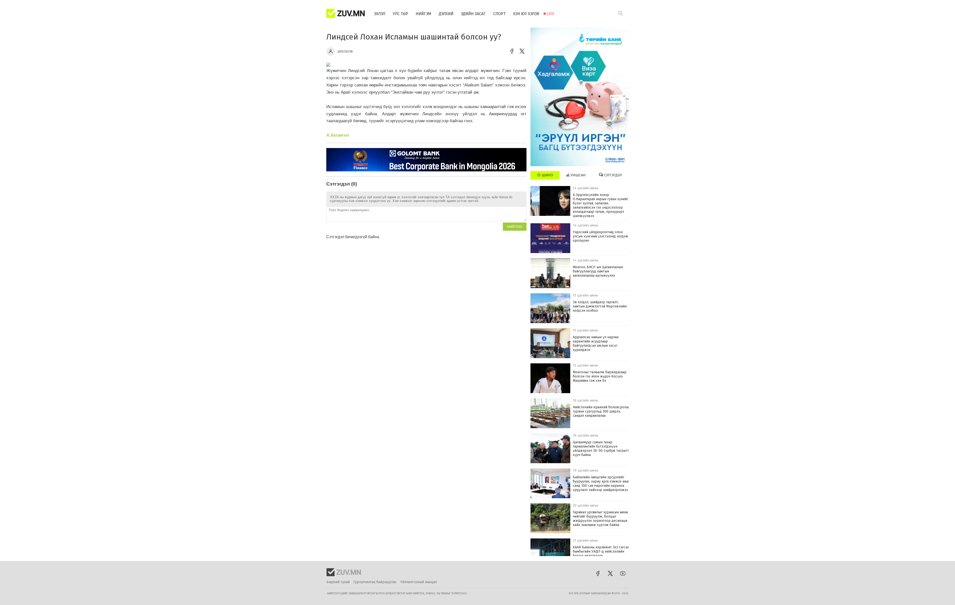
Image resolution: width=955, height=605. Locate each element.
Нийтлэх (514, 226)
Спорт (499, 13)
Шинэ (547, 175)
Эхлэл (379, 13)
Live (550, 13)
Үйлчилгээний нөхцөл (418, 582)
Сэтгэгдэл (612, 175)
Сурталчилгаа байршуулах (374, 582)
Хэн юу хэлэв (526, 13)
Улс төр (400, 13)
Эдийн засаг (473, 13)
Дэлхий (446, 13)
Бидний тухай (338, 582)
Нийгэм (423, 13)
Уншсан (578, 175)
